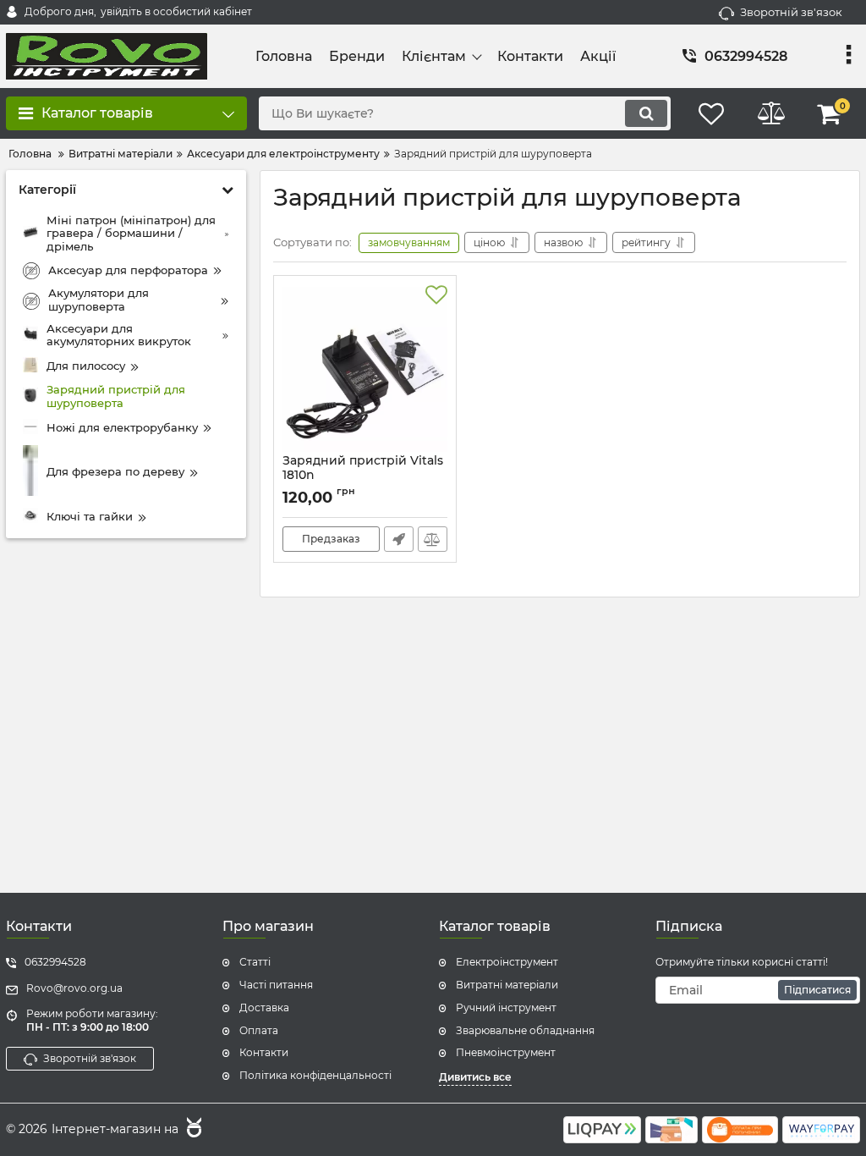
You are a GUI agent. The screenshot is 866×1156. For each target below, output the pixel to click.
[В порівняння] (432, 539)
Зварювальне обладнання (525, 1030)
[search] (646, 113)
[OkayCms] (192, 1129)
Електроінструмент (507, 961)
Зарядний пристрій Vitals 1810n (362, 476)
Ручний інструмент (506, 1007)
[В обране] (436, 295)
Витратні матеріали (507, 984)
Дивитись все (475, 1077)
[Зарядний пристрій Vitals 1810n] (364, 369)
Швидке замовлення (399, 539)
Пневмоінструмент (506, 1052)
